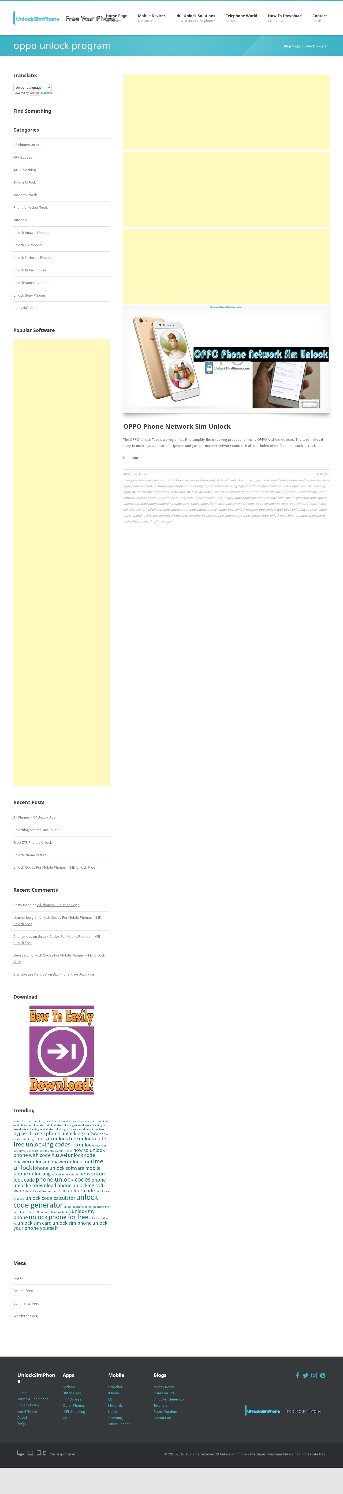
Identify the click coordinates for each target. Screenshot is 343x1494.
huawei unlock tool (71, 1161)
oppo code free (248, 486)
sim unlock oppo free (173, 515)
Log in (18, 1278)
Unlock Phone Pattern (30, 855)
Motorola (115, 1405)
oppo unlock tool (270, 509)
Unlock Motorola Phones (32, 257)
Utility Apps (72, 1393)
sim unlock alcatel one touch (41, 1191)
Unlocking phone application (54, 1212)
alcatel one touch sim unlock (88, 1121)
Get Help (70, 1417)
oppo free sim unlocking (308, 486)
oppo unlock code (174, 509)
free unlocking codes (41, 1144)
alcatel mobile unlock (57, 1121)
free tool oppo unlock (204, 480)
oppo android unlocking (220, 486)
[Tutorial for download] (61, 1050)
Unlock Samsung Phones (33, 282)
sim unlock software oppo (206, 515)
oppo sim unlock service (272, 504)
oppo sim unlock (211, 504)
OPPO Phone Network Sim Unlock (177, 426)
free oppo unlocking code (171, 480)
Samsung (115, 1417)
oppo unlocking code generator (305, 509)
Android (69, 1386)
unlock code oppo (237, 515)
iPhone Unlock (24, 182)
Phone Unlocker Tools (30, 207)
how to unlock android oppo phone (245, 480)
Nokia (112, 1411)
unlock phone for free (58, 1217)
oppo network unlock (228, 492)
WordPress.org (25, 1315)
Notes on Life (164, 1393)
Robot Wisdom (165, 1411)
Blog (287, 46)
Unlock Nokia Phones (30, 270)
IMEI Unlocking (24, 169)
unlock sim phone (72, 1223)
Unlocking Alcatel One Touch (35, 829)
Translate (46, 93)
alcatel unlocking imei (32, 1129)
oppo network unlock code (263, 492)
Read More (132, 457)
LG (110, 1399)
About (22, 1417)
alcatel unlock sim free (90, 1129)
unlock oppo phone (283, 515)
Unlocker (115, 1386)
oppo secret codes (186, 504)
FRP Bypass (22, 157)
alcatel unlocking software (61, 1129)
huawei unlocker (31, 1161)
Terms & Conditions (33, 1398)
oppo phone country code (175, 498)
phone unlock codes (63, 1179)
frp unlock (82, 1144)
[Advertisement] (61, 562)
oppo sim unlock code (239, 504)
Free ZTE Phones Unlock (32, 842)
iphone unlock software (58, 1168)
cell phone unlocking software (70, 1133)
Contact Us (162, 1417)
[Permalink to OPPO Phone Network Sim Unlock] (226, 359)
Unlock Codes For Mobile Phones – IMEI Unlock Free (54, 867)
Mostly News (164, 1386)
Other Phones (74, 1405)
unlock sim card (34, 1223)
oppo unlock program (243, 509)
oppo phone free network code (255, 498)
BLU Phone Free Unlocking (73, 974)
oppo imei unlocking (137, 492)
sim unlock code (77, 1190)
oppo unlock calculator (145, 509)
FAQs (21, 1423)
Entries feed (23, 1290)
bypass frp (24, 1133)
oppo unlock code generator (207, 509)
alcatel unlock (44, 1125)
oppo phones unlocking (156, 504)
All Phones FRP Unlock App (34, 817)
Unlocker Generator (169, 1399)
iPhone (113, 1393)
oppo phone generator (293, 498)
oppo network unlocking (299, 492)
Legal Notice (27, 1411)
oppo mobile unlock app (195, 492)
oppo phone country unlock (214, 498)
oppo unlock (298, 504)
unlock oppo (260, 515)
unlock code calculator (50, 1198)
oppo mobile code (165, 492)
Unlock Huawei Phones (31, 232)
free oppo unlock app (137, 480)
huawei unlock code (73, 1155)
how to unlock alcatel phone (55, 1151)
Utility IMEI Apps (26, 307)
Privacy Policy (28, 1405)
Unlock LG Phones (27, 244)
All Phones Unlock (27, 144)
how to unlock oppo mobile (290, 480)
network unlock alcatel (65, 1174)
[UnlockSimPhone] (67, 18)
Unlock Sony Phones (29, 295)
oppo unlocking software (140, 515)
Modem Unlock (25, 194)
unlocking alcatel (74, 1206)
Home (22, 1392)
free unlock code (87, 1138)
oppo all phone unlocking (184, 486)
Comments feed (26, 1303)
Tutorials (20, 220)
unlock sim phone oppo (155, 521)
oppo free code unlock (275, 486)
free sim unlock (51, 1138)
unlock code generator (55, 1201)
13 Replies (323, 474)
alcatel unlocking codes (67, 1125)
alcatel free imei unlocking (28, 1121)
